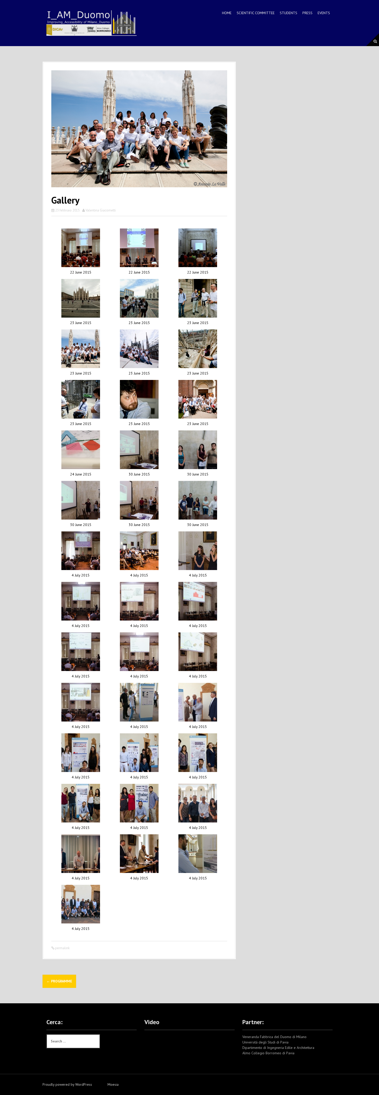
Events (324, 13)
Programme (59, 981)
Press (307, 13)
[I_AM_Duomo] (91, 22)
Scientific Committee (256, 13)
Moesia (113, 1084)
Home (227, 13)
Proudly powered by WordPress (67, 1084)
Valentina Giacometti (101, 210)
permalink (62, 948)
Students (288, 13)
